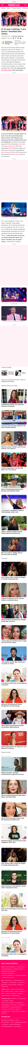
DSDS (10, 148)
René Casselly (15, 154)
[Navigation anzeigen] (2, 5)
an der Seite (21, 144)
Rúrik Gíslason (5, 152)
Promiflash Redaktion (17, 36)
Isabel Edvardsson (9, 146)
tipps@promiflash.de (7, 381)
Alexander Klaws (6, 70)
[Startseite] (14, 5)
